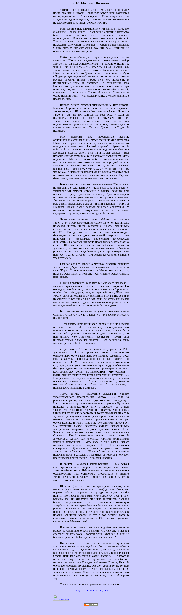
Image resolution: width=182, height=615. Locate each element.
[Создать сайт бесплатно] (91, 605)
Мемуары (102, 590)
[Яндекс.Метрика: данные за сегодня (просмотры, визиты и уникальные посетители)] (61, 598)
